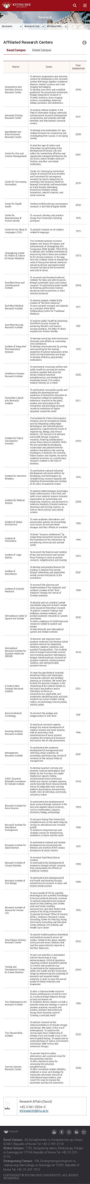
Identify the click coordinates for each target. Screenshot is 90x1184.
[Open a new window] (54, 1132)
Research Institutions (34, 26)
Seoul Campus (16, 50)
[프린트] (84, 42)
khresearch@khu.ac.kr (34, 1111)
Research (7, 26)
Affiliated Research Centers (57, 26)
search (74, 5)
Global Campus (41, 50)
